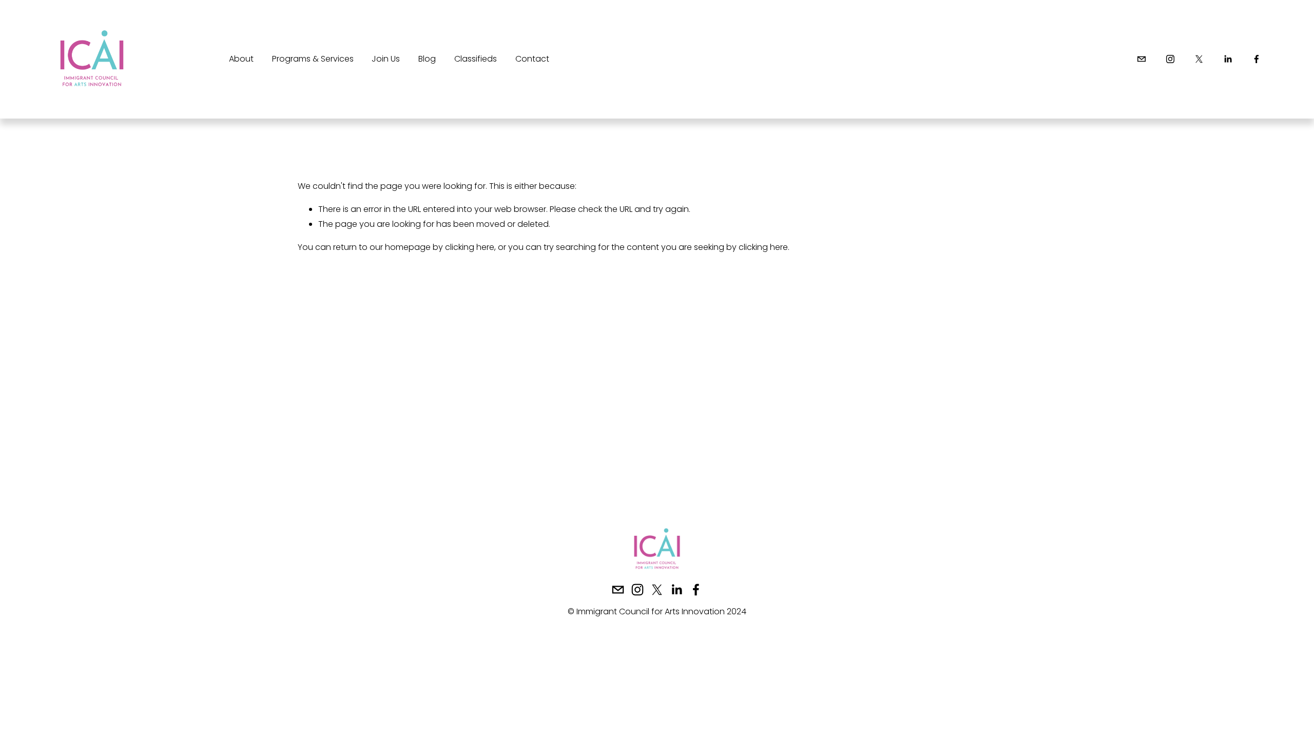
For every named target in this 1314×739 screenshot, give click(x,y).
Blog (427, 59)
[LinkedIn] (1228, 59)
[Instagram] (1170, 59)
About (241, 59)
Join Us (386, 59)
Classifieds (475, 59)
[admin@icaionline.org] (1141, 59)
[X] (1199, 59)
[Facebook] (1256, 59)
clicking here (469, 247)
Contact (532, 59)
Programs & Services (313, 59)
